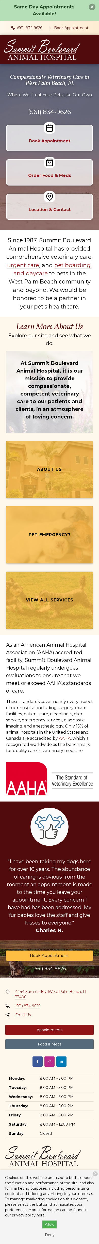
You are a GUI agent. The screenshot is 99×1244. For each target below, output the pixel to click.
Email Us (23, 1015)
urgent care (23, 265)
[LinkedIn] (61, 1061)
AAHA (65, 738)
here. (41, 1215)
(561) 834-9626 (49, 112)
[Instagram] (49, 1061)
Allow (49, 1224)
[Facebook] (37, 1061)
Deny (50, 1235)
